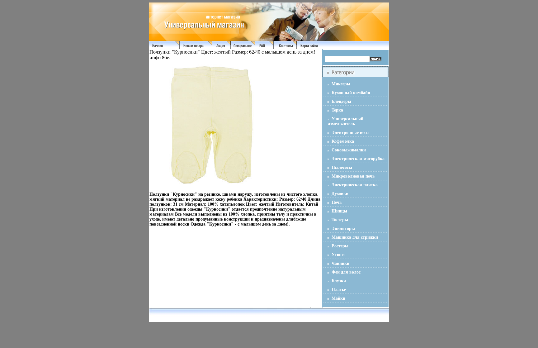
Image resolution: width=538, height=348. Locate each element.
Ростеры (340, 246)
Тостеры (340, 219)
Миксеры (341, 84)
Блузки (339, 281)
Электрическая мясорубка (358, 158)
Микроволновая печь (353, 176)
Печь (337, 202)
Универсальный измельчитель (345, 121)
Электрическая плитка (355, 185)
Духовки (340, 193)
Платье (339, 289)
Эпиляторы (343, 228)
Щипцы (339, 211)
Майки (338, 298)
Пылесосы (342, 167)
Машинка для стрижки (355, 237)
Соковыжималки (349, 150)
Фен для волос (346, 272)
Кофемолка (343, 141)
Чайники (340, 263)
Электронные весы (351, 132)
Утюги (338, 254)
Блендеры (341, 101)
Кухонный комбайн (351, 92)
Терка (337, 110)
